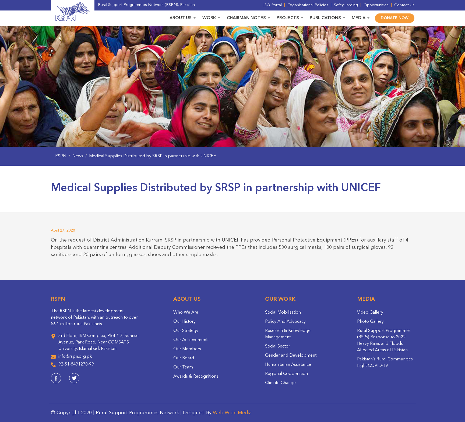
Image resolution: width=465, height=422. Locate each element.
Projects (288, 18)
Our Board (183, 358)
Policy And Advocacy (285, 322)
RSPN (60, 156)
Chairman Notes (246, 18)
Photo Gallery (370, 322)
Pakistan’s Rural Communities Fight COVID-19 (385, 362)
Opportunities (376, 5)
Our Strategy (185, 331)
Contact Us (404, 5)
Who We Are (185, 312)
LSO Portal (272, 5)
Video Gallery (370, 312)
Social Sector (277, 346)
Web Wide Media (232, 412)
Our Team (183, 367)
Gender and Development (290, 355)
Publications (325, 18)
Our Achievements (191, 340)
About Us (181, 18)
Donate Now (394, 18)
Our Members (187, 349)
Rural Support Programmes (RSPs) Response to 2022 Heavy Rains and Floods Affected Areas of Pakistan (384, 340)
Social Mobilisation (283, 312)
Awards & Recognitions (195, 376)
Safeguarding (346, 5)
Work (209, 18)
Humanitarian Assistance (288, 365)
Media (358, 18)
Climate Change (280, 383)
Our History (184, 322)
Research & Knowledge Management (288, 334)
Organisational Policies (307, 5)
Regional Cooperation (286, 374)
